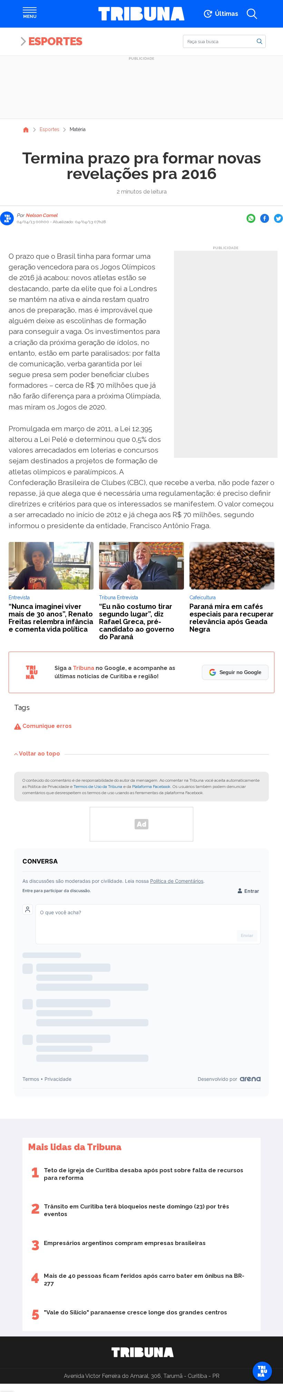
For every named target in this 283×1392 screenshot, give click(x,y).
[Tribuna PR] (142, 1352)
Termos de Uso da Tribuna (98, 786)
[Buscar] (259, 41)
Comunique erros (46, 726)
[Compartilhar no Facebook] (264, 218)
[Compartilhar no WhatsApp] (250, 218)
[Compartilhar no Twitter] (278, 218)
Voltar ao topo (39, 753)
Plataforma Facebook (151, 786)
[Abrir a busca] (252, 14)
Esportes (55, 41)
